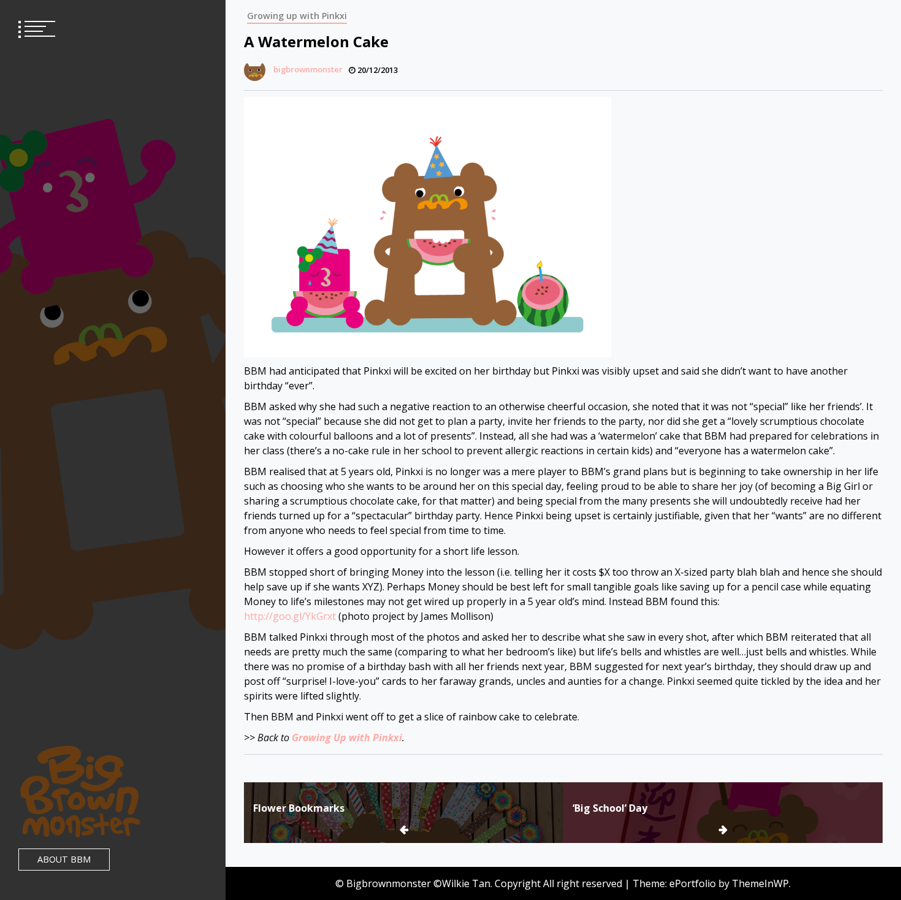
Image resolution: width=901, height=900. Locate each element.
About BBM (64, 859)
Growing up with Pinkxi (297, 15)
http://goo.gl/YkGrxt (290, 616)
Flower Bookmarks (298, 808)
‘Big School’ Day (609, 808)
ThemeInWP (760, 883)
